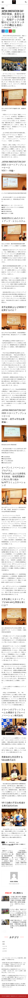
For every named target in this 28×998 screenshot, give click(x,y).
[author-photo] (14, 879)
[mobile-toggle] (2, 2)
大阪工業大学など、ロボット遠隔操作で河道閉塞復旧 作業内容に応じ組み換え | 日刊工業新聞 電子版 (18, 923)
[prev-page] (3, 931)
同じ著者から (18, 893)
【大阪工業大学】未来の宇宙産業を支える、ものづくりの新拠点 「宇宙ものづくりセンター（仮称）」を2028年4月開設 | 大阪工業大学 (14, 964)
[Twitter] (6, 31)
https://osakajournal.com (14, 883)
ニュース (4, 946)
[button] (26, 2)
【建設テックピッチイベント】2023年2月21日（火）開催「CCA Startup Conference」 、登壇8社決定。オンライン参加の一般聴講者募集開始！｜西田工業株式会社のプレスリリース (8, 858)
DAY (6, 842)
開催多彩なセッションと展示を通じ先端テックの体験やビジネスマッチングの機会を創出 (13, 844)
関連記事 (8, 893)
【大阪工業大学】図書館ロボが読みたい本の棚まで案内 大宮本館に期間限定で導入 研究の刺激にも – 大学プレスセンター (18, 901)
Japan (17, 842)
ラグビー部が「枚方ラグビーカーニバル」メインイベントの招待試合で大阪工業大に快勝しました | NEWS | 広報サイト (18, 912)
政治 (3, 941)
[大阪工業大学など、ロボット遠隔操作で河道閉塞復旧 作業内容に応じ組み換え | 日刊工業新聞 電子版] (5, 922)
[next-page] (5, 931)
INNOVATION (12, 842)
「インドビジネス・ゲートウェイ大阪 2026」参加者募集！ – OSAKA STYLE (14, 958)
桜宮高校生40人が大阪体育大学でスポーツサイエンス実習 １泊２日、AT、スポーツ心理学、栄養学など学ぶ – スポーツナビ (14, 971)
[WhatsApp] (13, 31)
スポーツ (4, 948)
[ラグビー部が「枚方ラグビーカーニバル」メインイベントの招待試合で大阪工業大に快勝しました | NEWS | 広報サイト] (5, 911)
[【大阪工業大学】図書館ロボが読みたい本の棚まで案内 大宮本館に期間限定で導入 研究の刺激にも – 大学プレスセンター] (5, 898)
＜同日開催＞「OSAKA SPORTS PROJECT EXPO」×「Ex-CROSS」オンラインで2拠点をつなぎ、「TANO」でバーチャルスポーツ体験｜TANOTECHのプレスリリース (20, 857)
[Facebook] (3, 31)
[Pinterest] (10, 31)
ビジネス (4, 951)
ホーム (3, 5)
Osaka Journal (7, 27)
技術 (7, 5)
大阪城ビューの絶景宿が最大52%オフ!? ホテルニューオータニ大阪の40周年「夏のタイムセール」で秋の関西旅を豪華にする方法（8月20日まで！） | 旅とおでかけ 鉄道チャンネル (14, 978)
